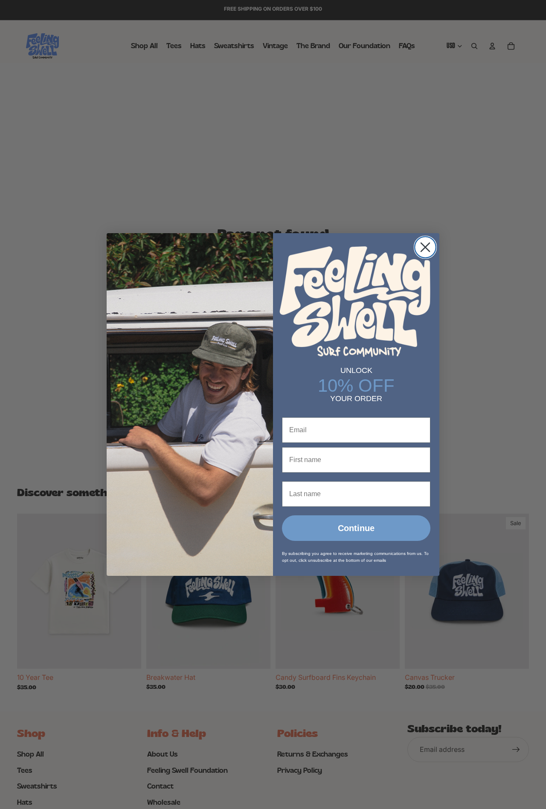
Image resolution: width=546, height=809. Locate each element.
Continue (356, 528)
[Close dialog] (425, 247)
